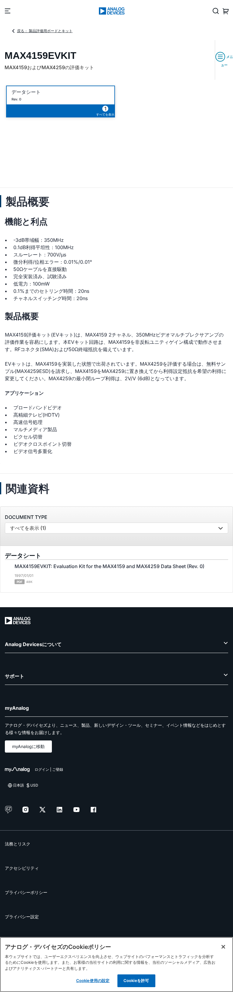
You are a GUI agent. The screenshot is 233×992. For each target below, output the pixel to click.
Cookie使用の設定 (93, 980)
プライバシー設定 (22, 916)
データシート (26, 92)
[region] (116, 964)
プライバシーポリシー (26, 892)
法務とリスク (17, 843)
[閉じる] (223, 946)
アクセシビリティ (22, 868)
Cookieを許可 (136, 980)
